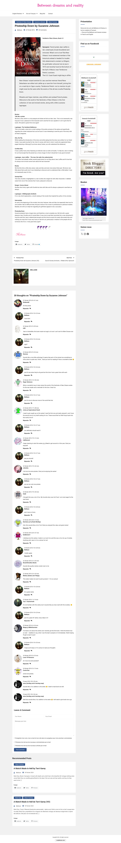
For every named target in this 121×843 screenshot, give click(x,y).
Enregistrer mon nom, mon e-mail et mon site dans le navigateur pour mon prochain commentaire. (43, 738)
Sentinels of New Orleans (23, 22)
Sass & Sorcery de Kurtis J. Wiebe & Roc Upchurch (59, 260)
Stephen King (88, 136)
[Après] (82, 138)
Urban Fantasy (53, 22)
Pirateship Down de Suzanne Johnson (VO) (26, 260)
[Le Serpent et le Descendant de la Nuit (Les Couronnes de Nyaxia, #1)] (82, 127)
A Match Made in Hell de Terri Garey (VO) (32, 802)
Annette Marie (84, 102)
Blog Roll (42, 13)
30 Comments (42, 30)
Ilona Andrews (84, 146)
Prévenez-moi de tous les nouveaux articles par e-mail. (31, 745)
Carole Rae (26, 670)
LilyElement (26, 440)
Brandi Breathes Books (30, 563)
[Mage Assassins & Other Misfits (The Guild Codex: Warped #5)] (82, 99)
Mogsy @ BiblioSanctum (30, 627)
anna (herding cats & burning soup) (33, 683)
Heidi (24, 494)
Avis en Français (31, 13)
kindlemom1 (26, 535)
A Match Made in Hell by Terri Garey (30, 768)
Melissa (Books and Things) (31, 575)
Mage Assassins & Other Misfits (90, 98)
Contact (50, 13)
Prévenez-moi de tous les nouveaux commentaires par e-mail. (33, 742)
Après (86, 134)
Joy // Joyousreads (28, 601)
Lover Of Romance (28, 657)
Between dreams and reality (60, 5)
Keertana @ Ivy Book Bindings (32, 522)
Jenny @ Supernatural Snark (31, 410)
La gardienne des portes (89, 143)
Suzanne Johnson (40, 22)
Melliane (26, 315)
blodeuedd (26, 302)
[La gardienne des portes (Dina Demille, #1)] (82, 144)
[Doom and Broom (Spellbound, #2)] (82, 86)
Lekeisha (25, 468)
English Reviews (17, 13)
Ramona (25, 354)
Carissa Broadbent (85, 131)
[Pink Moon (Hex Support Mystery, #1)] (82, 93)
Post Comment (20, 749)
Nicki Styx (18, 798)
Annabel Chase (88, 86)
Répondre (26, 308)
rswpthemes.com (60, 840)
